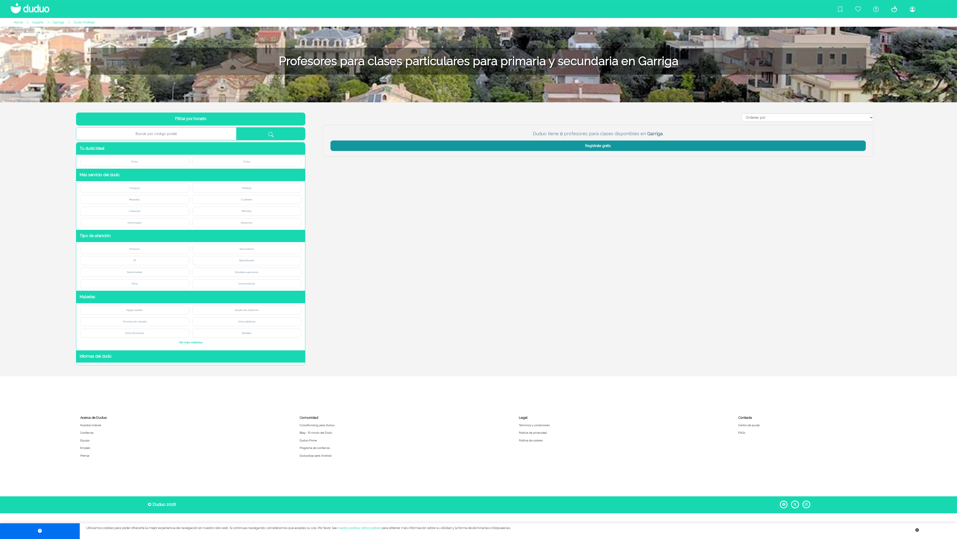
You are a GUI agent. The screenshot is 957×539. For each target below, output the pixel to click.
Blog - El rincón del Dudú (316, 432)
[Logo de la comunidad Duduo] (27, 6)
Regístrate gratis (598, 146)
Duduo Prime (308, 440)
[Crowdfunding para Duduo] (858, 9)
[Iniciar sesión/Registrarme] (912, 9)
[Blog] (840, 9)
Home (18, 22)
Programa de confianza (315, 448)
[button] (190, 148)
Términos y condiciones (534, 425)
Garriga (58, 22)
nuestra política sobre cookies (359, 528)
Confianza (86, 432)
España (37, 22)
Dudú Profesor (84, 22)
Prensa (84, 455)
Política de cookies (531, 440)
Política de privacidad (533, 432)
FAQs (741, 432)
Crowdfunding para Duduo (317, 425)
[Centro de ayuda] (876, 9)
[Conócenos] (894, 9)
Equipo (84, 440)
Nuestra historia (90, 425)
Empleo (85, 448)
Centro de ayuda (749, 425)
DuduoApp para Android (315, 455)
